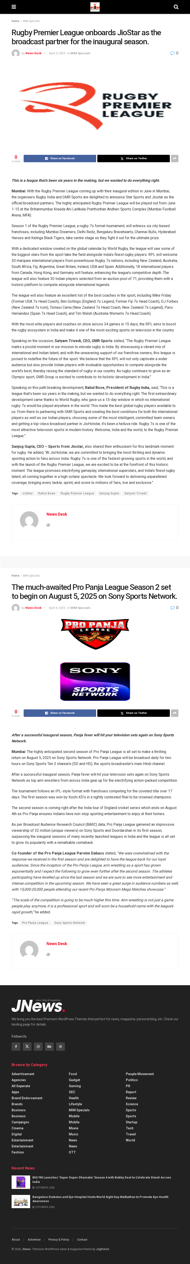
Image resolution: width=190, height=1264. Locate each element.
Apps (15, 1092)
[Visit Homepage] (95, 7)
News (73, 1140)
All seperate (21, 1086)
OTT (72, 1152)
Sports (131, 1110)
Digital (17, 1134)
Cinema (17, 1128)
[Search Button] (176, 7)
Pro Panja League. (35, 922)
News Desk (33, 53)
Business (19, 1110)
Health (74, 1098)
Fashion (18, 1152)
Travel (131, 1134)
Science (132, 1104)
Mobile (74, 1116)
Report (131, 1092)
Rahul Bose (46, 493)
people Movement (140, 1074)
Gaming (75, 1086)
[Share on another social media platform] (174, 158)
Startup (131, 1122)
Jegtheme (102, 1249)
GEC (72, 1092)
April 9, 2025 (57, 53)
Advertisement (23, 1074)
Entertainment (22, 1140)
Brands (17, 1104)
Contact (82, 1239)
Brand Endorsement (27, 1098)
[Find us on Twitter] (27, 1046)
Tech (129, 1128)
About (16, 1239)
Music (73, 1134)
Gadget (74, 1080)
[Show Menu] (14, 7)
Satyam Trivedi (135, 493)
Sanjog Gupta (109, 493)
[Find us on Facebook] (16, 1046)
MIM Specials (31, 21)
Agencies (19, 1080)
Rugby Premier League (77, 493)
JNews (26, 1249)
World (130, 1140)
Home (15, 21)
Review (131, 1098)
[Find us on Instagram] (38, 1046)
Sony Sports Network (69, 922)
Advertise (34, 1239)
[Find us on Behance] (49, 1046)
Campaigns (20, 1122)
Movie (73, 1128)
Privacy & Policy (58, 1239)
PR (128, 1086)
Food (73, 1074)
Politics (132, 1080)
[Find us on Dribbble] (60, 1046)
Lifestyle (75, 1104)
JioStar (27, 493)
